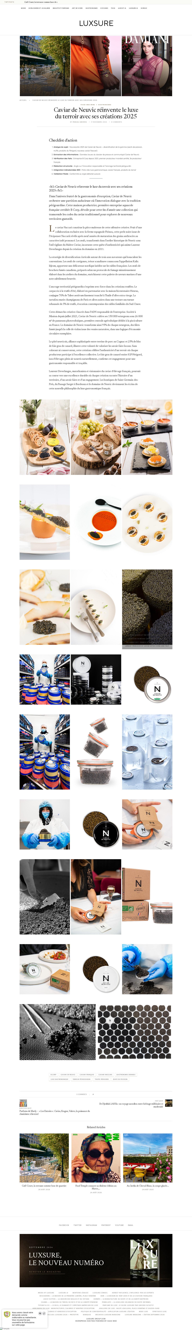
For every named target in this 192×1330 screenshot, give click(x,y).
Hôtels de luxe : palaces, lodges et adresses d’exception (51, 1312)
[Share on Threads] (111, 1094)
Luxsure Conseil (100, 1293)
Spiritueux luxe (159, 1312)
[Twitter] (90, 31)
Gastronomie (92, 8)
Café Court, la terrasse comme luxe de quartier (44, 2)
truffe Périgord (102, 1079)
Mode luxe (143, 1312)
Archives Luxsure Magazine (108, 1315)
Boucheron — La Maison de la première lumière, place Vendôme (68, 1296)
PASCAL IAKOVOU (84, 92)
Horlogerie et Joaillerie (39, 8)
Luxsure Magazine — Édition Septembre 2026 (145, 1315)
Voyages (104, 8)
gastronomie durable (126, 1075)
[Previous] (18, 2)
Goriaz (144, 8)
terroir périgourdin (82, 1079)
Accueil (23, 100)
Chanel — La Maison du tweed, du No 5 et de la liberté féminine (69, 1302)
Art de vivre (77, 8)
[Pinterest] (98, 31)
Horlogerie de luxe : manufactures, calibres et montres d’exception (64, 1308)
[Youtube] (101, 31)
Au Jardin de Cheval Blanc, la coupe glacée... (148, 1186)
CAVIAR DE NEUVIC (68, 1075)
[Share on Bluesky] (113, 1094)
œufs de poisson (120, 1079)
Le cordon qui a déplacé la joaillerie (95, 88)
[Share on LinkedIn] (105, 1094)
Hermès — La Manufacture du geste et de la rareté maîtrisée (121, 1299)
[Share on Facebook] (98, 1094)
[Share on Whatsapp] (108, 1094)
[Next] (22, 2)
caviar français (87, 1075)
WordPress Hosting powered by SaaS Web (96, 1321)
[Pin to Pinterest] (103, 1094)
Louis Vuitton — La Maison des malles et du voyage (66, 1299)
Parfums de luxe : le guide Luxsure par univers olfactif (128, 1305)
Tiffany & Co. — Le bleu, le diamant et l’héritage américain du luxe (68, 1305)
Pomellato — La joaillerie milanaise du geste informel (126, 1302)
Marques (87, 1315)
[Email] (105, 31)
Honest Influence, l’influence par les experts (133, 1293)
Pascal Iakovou (33, 92)
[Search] (171, 8)
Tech (113, 8)
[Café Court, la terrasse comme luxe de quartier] (45, 66)
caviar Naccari (105, 1075)
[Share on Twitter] (100, 1094)
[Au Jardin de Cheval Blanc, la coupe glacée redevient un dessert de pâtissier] (147, 1158)
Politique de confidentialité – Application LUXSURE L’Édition (108, 1312)
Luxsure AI (133, 8)
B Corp (53, 1075)
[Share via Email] (116, 1094)
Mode (23, 8)
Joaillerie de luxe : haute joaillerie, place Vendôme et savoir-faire (129, 1308)
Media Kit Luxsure (46, 1293)
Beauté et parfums (61, 8)
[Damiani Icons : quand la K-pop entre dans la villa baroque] (147, 66)
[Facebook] (87, 31)
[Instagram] (94, 31)
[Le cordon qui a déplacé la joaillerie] (96, 66)
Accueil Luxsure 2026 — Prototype (63, 1315)
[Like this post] (95, 1094)
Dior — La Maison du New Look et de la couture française (126, 1296)
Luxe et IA (122, 8)
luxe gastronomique (59, 1079)
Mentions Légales (80, 1293)
